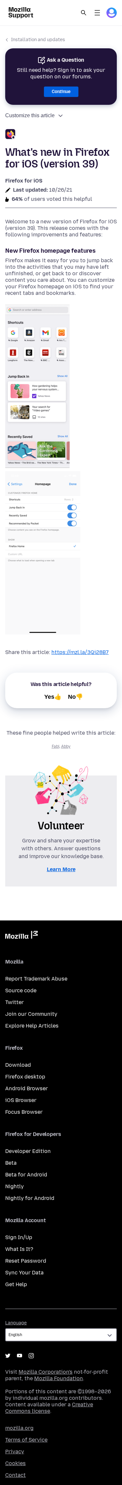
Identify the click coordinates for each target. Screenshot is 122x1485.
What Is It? (19, 1249)
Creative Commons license (49, 1407)
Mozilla (21, 936)
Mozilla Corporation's (46, 1372)
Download (18, 1065)
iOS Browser (20, 1100)
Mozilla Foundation (58, 1378)
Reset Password (25, 1261)
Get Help (16, 1284)
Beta (11, 1163)
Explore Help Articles (32, 1026)
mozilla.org (19, 1428)
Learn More (61, 869)
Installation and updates (38, 39)
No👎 (75, 697)
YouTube (19, 1355)
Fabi (55, 746)
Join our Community (31, 1014)
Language (16, 1323)
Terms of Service (26, 1440)
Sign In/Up (18, 1237)
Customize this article (30, 115)
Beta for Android (26, 1175)
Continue (61, 91)
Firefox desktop (25, 1077)
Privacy (14, 1451)
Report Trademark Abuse (36, 979)
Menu (97, 13)
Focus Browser (24, 1112)
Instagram (31, 1355)
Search (83, 13)
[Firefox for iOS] (61, 135)
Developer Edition (28, 1151)
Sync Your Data (24, 1272)
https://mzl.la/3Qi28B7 (80, 652)
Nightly (14, 1186)
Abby (66, 746)
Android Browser (26, 1088)
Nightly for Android (29, 1198)
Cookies (15, 1463)
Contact (15, 1475)
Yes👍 (52, 697)
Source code (20, 990)
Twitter (14, 1002)
